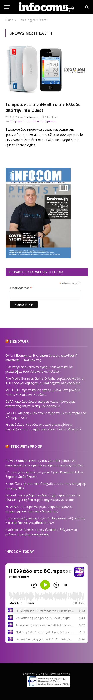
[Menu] (7, 7)
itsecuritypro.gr (26, 446)
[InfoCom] (46, 7)
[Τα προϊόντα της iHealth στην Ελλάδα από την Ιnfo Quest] (46, 72)
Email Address (21, 288)
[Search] (86, 7)
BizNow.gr (19, 341)
